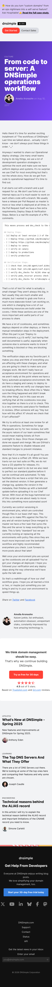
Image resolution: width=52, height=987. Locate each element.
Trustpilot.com (19, 690)
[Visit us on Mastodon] (45, 904)
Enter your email (26, 954)
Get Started (11, 30)
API (26, 941)
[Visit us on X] (3, 904)
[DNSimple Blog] (14, 24)
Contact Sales (28, 30)
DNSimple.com (26, 922)
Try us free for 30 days (26, 674)
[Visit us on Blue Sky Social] (29, 904)
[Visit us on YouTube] (11, 904)
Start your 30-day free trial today (26, 892)
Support (26, 927)
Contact (26, 931)
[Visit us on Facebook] (37, 904)
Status (26, 936)
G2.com (37, 690)
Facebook (30, 599)
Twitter (16, 599)
